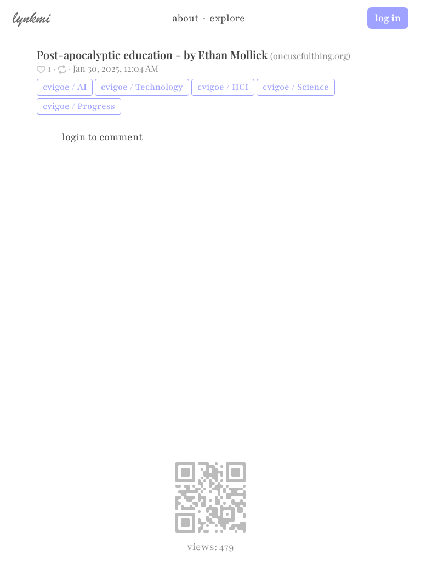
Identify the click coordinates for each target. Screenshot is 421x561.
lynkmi (31, 17)
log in (388, 18)
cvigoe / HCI (222, 87)
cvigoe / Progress (79, 106)
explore (227, 18)
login (74, 137)
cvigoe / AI (65, 87)
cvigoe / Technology (142, 87)
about (185, 18)
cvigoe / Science (296, 87)
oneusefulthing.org (310, 55)
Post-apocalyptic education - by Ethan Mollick (152, 54)
